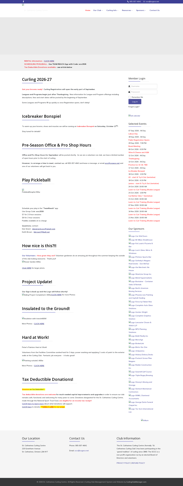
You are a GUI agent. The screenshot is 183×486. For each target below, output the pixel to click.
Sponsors (140, 10)
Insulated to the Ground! (46, 308)
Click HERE (26, 268)
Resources (126, 10)
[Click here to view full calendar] (134, 116)
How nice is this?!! (39, 245)
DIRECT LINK (48, 407)
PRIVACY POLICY (123, 463)
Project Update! (37, 281)
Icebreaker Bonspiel (41, 116)
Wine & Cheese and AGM (138, 152)
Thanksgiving (133, 158)
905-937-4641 (135, 1)
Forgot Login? (134, 107)
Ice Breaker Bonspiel (136, 171)
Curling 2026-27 (37, 79)
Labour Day (133, 134)
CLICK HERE (49, 61)
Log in (135, 101)
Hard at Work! (35, 337)
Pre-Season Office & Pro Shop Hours (56, 145)
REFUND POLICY (138, 463)
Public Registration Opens (139, 140)
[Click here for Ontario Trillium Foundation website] (145, 420)
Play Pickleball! (36, 180)
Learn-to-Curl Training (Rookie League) (144, 190)
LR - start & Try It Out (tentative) (141, 177)
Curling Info (111, 10)
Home (87, 10)
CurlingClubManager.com (136, 482)
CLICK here (26, 407)
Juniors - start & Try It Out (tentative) (143, 183)
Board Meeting (134, 146)
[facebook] (23, 1)
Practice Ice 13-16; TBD (138, 165)
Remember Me (137, 97)
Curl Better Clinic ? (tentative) (140, 196)
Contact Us (154, 10)
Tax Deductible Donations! (47, 379)
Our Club (97, 10)
